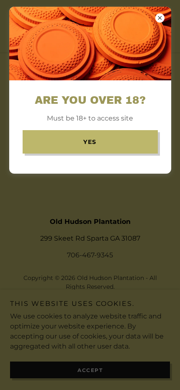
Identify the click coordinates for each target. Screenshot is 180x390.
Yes (90, 142)
